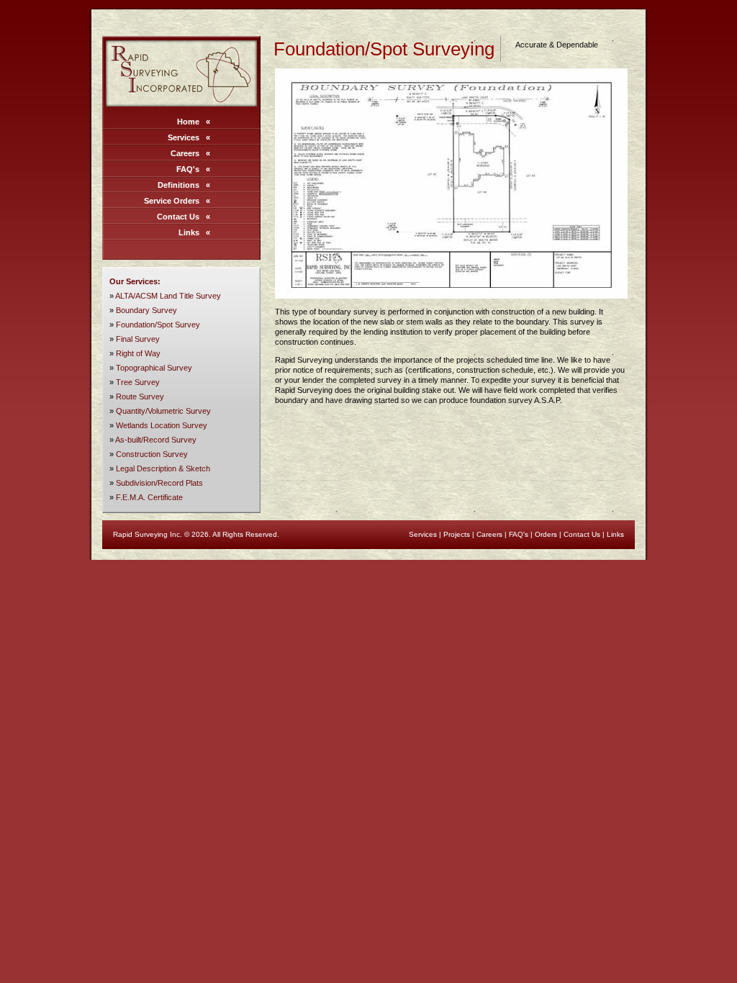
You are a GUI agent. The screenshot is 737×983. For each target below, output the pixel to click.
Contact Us (582, 534)
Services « (189, 137)
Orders (546, 534)
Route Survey (140, 396)
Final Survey (138, 339)
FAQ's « (193, 169)
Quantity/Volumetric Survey (163, 411)
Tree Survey (138, 382)
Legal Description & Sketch (163, 468)
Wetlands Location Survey (161, 425)
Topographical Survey (154, 367)
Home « (193, 121)
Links (615, 534)
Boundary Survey (146, 310)
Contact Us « (183, 216)
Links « (194, 232)
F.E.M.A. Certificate (149, 497)
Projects (456, 534)
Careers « (190, 153)
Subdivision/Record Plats (159, 483)
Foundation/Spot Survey (158, 324)
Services (423, 534)
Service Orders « (177, 200)
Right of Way (138, 353)
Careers (489, 534)
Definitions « (184, 185)
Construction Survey (152, 454)
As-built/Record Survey (155, 439)
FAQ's (518, 534)
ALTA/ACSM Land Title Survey (168, 295)
